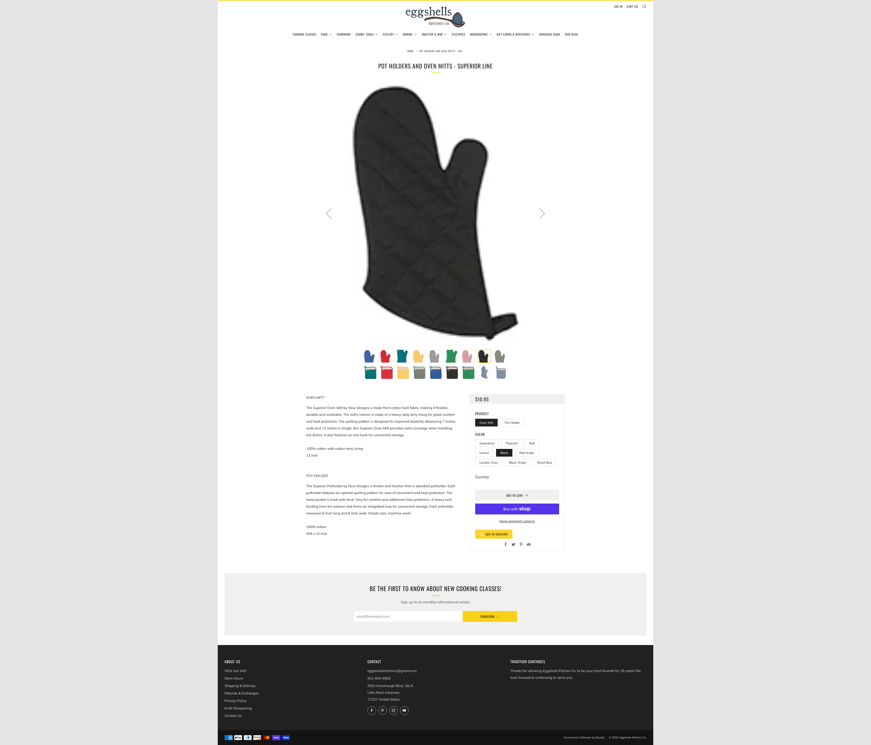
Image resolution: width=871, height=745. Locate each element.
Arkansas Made (549, 34)
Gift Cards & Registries (513, 34)
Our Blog (571, 34)
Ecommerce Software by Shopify (584, 737)
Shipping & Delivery (240, 686)
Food (324, 34)
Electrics (458, 34)
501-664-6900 (379, 678)
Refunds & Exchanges (242, 693)
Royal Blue (544, 462)
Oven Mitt (486, 422)
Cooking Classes (304, 34)
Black (504, 453)
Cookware (344, 34)
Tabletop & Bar (432, 34)
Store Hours (234, 678)
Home (410, 51)
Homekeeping (479, 34)
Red (532, 443)
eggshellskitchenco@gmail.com (392, 671)
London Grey (489, 462)
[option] (435, 213)
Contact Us (233, 715)
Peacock (512, 443)
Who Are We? (236, 671)
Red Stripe (526, 453)
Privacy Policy (236, 701)
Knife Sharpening (238, 708)
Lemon (484, 453)
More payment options (517, 521)
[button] (370, 356)
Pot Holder (512, 422)
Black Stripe (517, 462)
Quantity (482, 477)
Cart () (632, 6)
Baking (408, 34)
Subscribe (487, 616)
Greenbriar (487, 443)
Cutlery (388, 34)
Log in (618, 6)
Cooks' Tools (365, 34)
